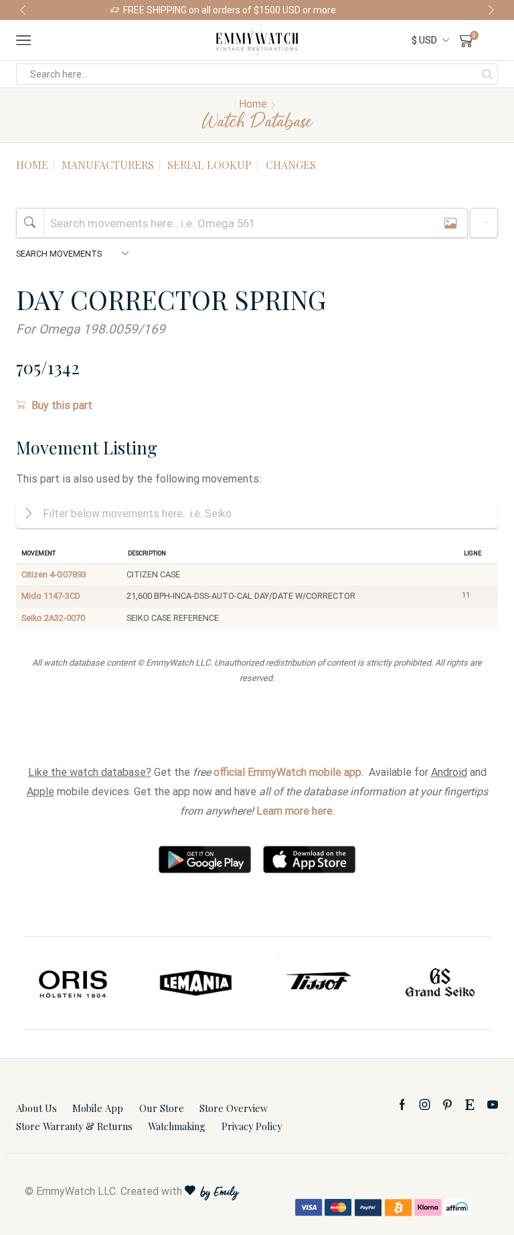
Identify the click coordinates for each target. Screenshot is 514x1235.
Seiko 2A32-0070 (53, 618)
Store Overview (233, 1108)
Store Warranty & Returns (74, 1126)
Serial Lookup (209, 165)
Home (253, 104)
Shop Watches (373, 10)
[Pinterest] (447, 1104)
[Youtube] (492, 1104)
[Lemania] (196, 983)
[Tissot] (318, 983)
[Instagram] (425, 1104)
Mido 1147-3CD (50, 596)
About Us (36, 1108)
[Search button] (487, 74)
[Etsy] (469, 1104)
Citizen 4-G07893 (53, 574)
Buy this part (61, 405)
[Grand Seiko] (441, 983)
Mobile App (97, 1108)
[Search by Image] (450, 223)
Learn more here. (295, 811)
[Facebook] (402, 1104)
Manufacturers (108, 165)
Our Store (161, 1108)
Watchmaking (176, 1126)
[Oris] (74, 983)
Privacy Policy (252, 1126)
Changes (291, 165)
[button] (22, 10)
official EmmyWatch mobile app (287, 772)
